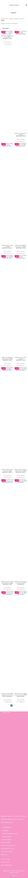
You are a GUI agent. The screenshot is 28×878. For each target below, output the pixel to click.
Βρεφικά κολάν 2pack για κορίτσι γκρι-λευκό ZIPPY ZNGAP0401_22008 (20, 247)
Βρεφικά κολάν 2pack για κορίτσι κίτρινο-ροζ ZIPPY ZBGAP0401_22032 (7, 359)
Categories (13, 12)
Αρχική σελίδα (4, 18)
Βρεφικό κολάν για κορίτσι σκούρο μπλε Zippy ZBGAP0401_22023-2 (7, 471)
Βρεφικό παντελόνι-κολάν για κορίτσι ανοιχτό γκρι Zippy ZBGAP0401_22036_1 (21, 471)
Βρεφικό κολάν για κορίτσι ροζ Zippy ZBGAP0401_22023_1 (7, 247)
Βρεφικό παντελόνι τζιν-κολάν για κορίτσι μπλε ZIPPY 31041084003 (20, 583)
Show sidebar (5, 28)
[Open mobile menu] (1, 5)
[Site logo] (14, 5)
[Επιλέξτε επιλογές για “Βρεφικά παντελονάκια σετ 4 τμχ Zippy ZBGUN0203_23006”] (21, 130)
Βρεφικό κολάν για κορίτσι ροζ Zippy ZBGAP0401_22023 (20, 359)
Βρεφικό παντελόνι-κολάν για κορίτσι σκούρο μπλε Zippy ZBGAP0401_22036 (7, 583)
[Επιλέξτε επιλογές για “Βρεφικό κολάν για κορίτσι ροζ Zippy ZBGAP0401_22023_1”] (7, 242)
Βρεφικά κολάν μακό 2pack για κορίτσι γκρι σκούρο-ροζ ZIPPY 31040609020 (7, 695)
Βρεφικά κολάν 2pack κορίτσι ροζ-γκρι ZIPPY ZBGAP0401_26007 (7, 37)
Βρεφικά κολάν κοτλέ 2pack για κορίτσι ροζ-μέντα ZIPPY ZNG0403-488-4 (21, 695)
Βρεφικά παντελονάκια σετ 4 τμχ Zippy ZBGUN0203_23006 (21, 135)
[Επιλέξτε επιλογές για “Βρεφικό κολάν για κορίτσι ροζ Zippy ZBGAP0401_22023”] (21, 354)
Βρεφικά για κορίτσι (19, 18)
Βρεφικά (11, 18)
